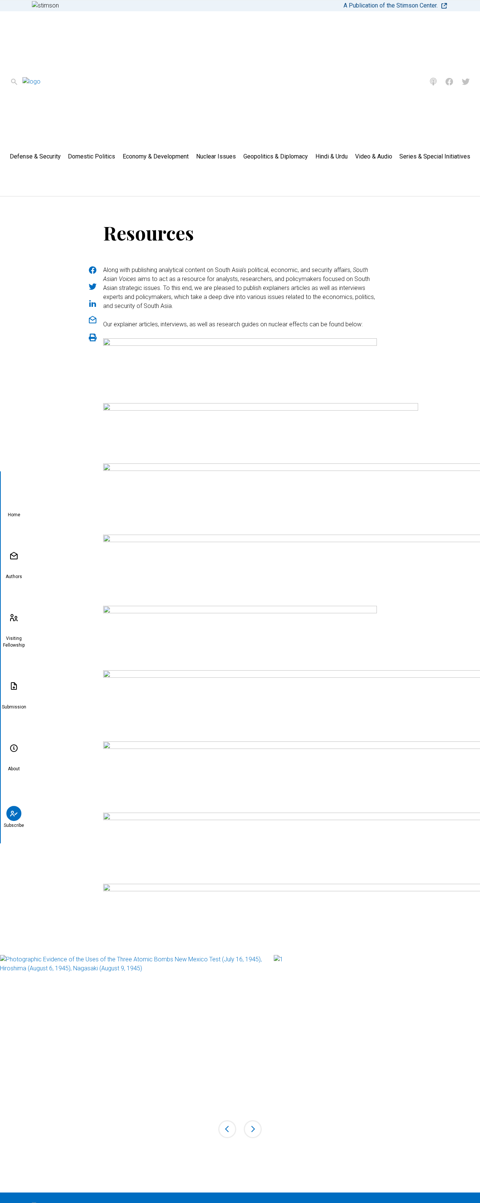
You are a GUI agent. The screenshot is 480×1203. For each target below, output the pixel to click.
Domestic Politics (91, 156)
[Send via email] (92, 319)
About (14, 768)
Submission (14, 707)
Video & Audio (373, 156)
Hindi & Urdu (331, 156)
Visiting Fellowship (14, 642)
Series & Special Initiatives (434, 156)
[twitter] (465, 81)
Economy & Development (156, 156)
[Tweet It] (92, 286)
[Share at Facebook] (92, 270)
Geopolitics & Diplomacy (275, 156)
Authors (14, 576)
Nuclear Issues (216, 156)
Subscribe (14, 825)
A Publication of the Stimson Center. (391, 5)
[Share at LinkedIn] (92, 303)
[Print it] (93, 337)
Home (14, 514)
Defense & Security (35, 156)
